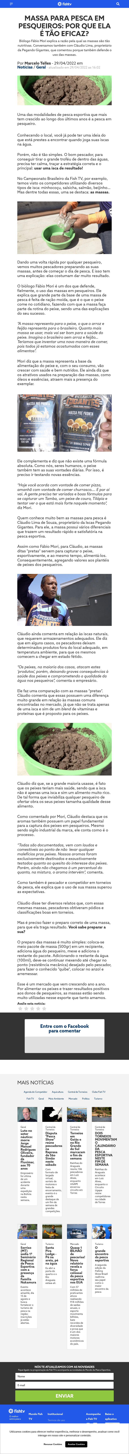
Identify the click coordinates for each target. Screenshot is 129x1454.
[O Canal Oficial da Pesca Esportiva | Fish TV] (65, 4)
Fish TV (30, 1098)
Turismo (98, 1098)
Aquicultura (57, 1091)
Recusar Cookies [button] (53, 1444)
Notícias (25, 67)
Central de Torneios (77, 1091)
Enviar (64, 1396)
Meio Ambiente (56, 1098)
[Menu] (11, 4)
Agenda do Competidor (35, 1091)
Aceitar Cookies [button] (76, 1444)
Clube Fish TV (98, 1091)
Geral (41, 67)
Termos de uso (56, 1420)
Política (85, 1098)
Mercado (73, 1098)
